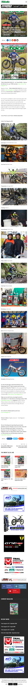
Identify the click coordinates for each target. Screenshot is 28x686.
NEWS (9, 24)
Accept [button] (10, 684)
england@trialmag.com (6, 400)
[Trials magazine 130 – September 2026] (7, 460)
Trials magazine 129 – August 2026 (8, 626)
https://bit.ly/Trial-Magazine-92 (15, 394)
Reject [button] (15, 684)
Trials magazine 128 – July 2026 (7, 629)
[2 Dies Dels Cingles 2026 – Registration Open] (21, 473)
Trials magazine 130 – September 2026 (9, 623)
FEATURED (5, 24)
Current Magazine (7, 599)
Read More (20, 684)
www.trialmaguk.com (9, 90)
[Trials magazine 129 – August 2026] (21, 460)
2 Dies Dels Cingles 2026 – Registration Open (10, 632)
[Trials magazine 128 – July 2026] (7, 473)
